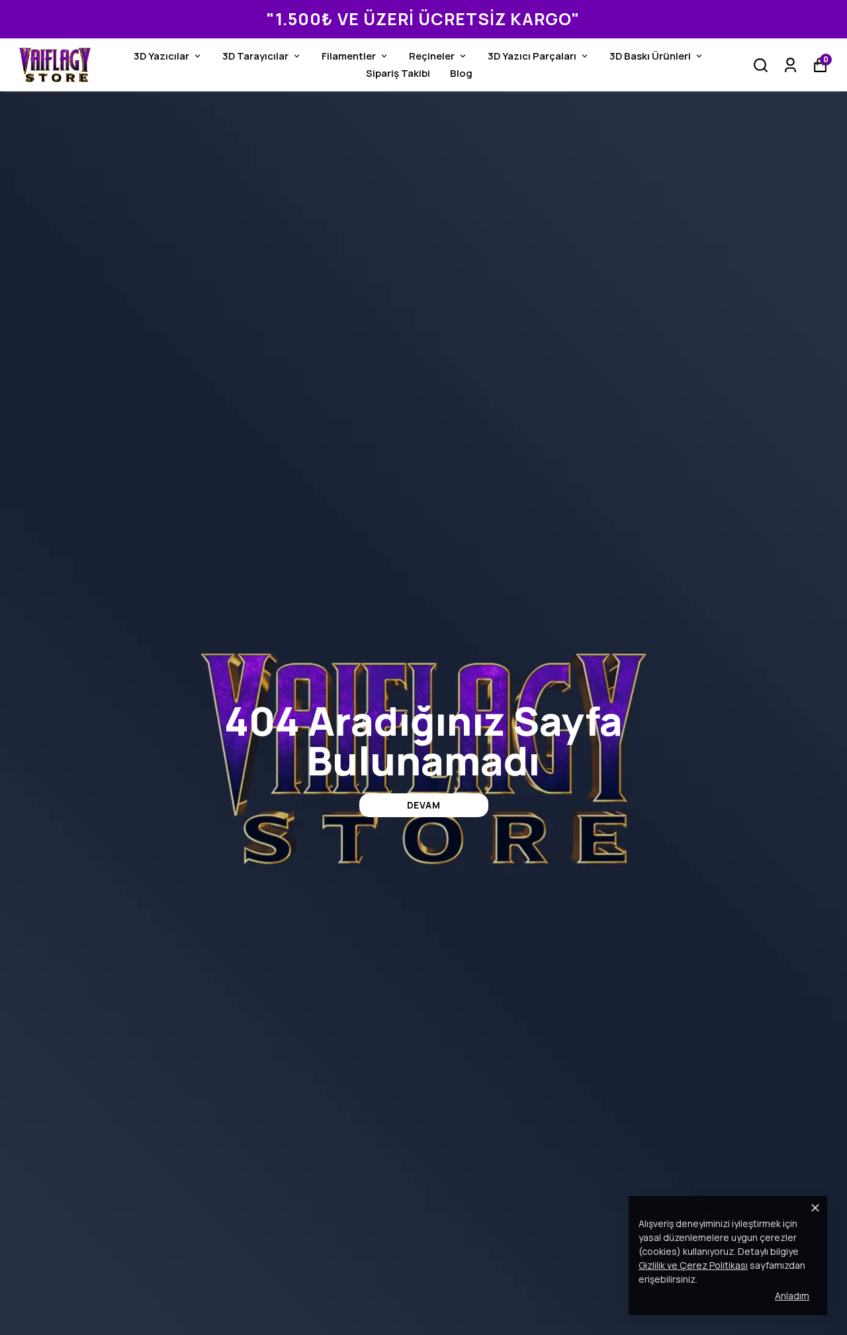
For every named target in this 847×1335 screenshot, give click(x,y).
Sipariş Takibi (398, 73)
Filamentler (349, 56)
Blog (461, 73)
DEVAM (424, 805)
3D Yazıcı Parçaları (532, 56)
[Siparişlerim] (790, 65)
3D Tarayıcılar (255, 56)
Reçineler (432, 56)
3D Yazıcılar (161, 56)
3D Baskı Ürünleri (650, 56)
